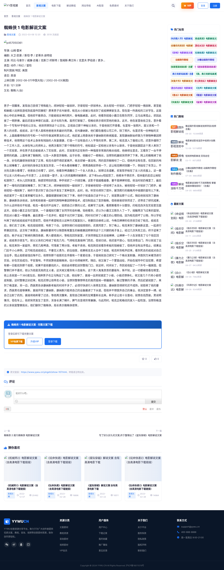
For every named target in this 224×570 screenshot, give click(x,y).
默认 (145, 409)
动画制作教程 (181, 59)
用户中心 (103, 527)
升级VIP (35, 341)
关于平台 (142, 527)
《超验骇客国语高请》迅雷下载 (182, 66)
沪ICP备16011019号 (135, 565)
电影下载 (56, 5)
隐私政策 (142, 538)
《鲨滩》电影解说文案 (205, 102)
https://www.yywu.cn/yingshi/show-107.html (44, 372)
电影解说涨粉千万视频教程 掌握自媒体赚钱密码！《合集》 (200, 184)
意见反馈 (103, 550)
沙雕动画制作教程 (205, 59)
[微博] (14, 544)
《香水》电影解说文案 (182, 95)
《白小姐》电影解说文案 (197, 272)
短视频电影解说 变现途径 (197, 155)
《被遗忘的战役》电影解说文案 (182, 88)
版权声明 (142, 544)
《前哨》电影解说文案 (182, 52)
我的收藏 (103, 538)
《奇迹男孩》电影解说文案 (206, 38)
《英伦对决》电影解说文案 (206, 45)
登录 (203, 5)
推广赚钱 (103, 544)
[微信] (7, 544)
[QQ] (21, 544)
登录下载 (52, 341)
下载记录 (103, 533)
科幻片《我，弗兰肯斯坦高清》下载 (206, 73)
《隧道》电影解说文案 (205, 95)
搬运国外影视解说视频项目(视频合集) (200, 127)
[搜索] (173, 6)
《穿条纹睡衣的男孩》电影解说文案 (182, 45)
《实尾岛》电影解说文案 (182, 102)
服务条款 (142, 533)
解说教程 (71, 5)
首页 (28, 5)
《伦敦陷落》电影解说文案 (206, 52)
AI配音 (100, 5)
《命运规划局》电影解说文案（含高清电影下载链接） (199, 215)
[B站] (28, 544)
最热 (158, 409)
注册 (215, 5)
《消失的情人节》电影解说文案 (182, 38)
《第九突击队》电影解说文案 (206, 81)
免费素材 (114, 5)
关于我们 (129, 5)
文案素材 (64, 527)
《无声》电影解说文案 (205, 88)
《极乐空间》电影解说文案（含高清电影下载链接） (200, 230)
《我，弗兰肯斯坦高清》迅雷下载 (182, 73)
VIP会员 (63, 550)
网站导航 (86, 5)
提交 (153, 401)
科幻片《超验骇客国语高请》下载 (206, 66)
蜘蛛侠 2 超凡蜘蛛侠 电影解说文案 (22, 435)
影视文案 (41, 5)
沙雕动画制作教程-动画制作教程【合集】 (200, 170)
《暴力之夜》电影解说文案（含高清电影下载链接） (200, 259)
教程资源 (64, 533)
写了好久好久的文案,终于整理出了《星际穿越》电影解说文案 (130, 435)
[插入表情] (16, 401)
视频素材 (64, 544)
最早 (152, 409)
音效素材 (64, 538)
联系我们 (142, 550)
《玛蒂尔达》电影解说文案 (198, 285)
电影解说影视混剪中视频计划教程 (200, 142)
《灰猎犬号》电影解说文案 (182, 81)
